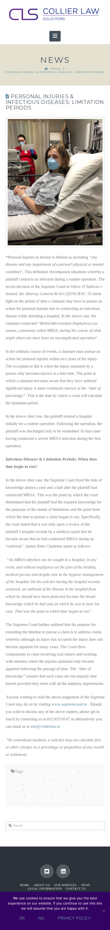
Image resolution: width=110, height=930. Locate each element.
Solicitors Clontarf (69, 794)
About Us (42, 885)
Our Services (65, 885)
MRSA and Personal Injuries (48, 783)
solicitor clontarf (39, 794)
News (85, 885)
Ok (22, 918)
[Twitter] (47, 871)
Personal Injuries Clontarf (45, 788)
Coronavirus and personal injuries (51, 771)
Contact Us (76, 888)
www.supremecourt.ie (69, 704)
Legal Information (45, 888)
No (41, 918)
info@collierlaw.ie (45, 726)
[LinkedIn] (63, 871)
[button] (55, 36)
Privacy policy (74, 918)
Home (24, 885)
